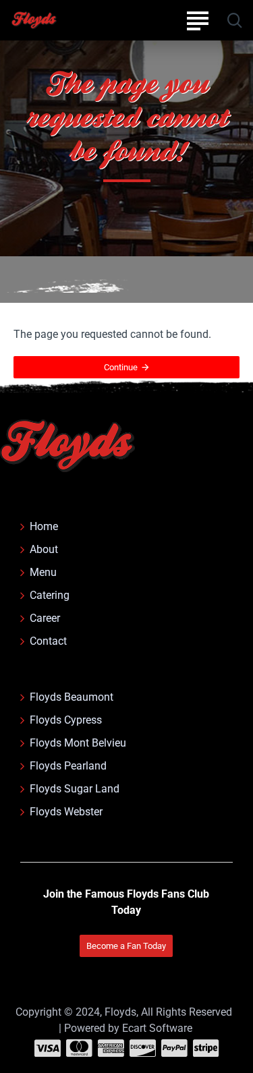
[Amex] (111, 1048)
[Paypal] (174, 1048)
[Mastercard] (79, 1048)
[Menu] (197, 20)
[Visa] (47, 1048)
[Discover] (143, 1048)
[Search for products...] (234, 20)
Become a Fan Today (126, 946)
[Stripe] (206, 1048)
